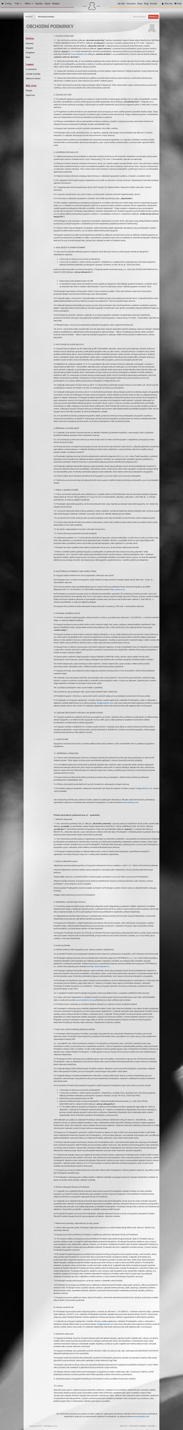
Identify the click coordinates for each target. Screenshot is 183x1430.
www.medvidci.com (79, 54)
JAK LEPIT (124, 1426)
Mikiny (28, 3)
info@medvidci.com (105, 703)
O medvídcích (31, 69)
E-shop (8, 3)
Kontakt (153, 3)
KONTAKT (151, 1426)
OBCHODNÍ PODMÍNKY (137, 1426)
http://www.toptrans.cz (99, 966)
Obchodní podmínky (46, 17)
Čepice (47, 3)
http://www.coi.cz (118, 589)
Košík (178, 3)
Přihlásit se (153, 17)
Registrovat (30, 95)
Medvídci (29, 17)
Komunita (131, 3)
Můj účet (168, 3)
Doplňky (39, 3)
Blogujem (29, 48)
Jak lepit (121, 3)
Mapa (139, 3)
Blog (146, 3)
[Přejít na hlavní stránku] (2, 4)
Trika (17, 3)
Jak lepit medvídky (33, 74)
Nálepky (56, 3)
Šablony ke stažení (33, 79)
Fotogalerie (30, 53)
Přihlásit (29, 91)
